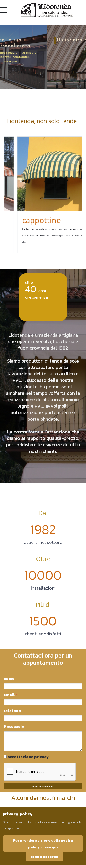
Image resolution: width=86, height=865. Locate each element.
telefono (12, 710)
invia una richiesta (43, 786)
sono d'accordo (44, 856)
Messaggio (15, 726)
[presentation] (9, 194)
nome (10, 678)
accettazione (28, 756)
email (10, 694)
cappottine (29, 220)
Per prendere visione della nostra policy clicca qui (43, 843)
